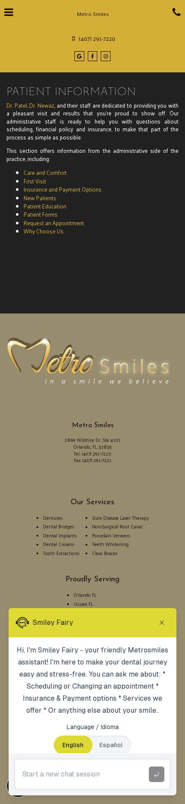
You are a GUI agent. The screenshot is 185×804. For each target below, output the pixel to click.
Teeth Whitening (110, 544)
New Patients (40, 198)
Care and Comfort (45, 172)
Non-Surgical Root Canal (117, 526)
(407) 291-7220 (96, 453)
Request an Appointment (54, 223)
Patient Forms (41, 214)
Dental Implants (60, 535)
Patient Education (45, 206)
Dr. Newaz (41, 105)
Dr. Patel (16, 105)
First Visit (35, 181)
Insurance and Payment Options (63, 189)
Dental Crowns (58, 544)
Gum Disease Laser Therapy (120, 517)
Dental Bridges (58, 526)
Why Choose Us (44, 231)
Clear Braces (104, 553)
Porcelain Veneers (111, 535)
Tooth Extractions (61, 553)
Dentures (52, 517)
